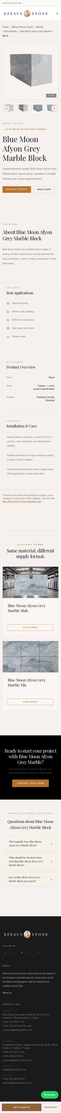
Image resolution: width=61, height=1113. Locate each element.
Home (6, 27)
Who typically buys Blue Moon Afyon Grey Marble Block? (30, 843)
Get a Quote (22, 1107)
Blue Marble (11, 31)
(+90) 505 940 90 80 (14, 1078)
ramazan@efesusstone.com (17, 1083)
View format (30, 627)
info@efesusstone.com (14, 1069)
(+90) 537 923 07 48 (12, 3)
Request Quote (16, 189)
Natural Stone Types (22, 27)
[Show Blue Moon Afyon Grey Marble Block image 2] (23, 108)
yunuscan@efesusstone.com (17, 1030)
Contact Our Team (30, 783)
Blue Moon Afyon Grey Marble (35, 31)
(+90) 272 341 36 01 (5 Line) (17, 1026)
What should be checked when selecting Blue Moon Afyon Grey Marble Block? (30, 861)
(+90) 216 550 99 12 (13, 1056)
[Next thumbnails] (54, 108)
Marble (39, 27)
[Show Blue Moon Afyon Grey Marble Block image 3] (37, 108)
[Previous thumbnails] (6, 108)
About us (7, 992)
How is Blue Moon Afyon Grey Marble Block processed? (30, 879)
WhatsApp (44, 189)
